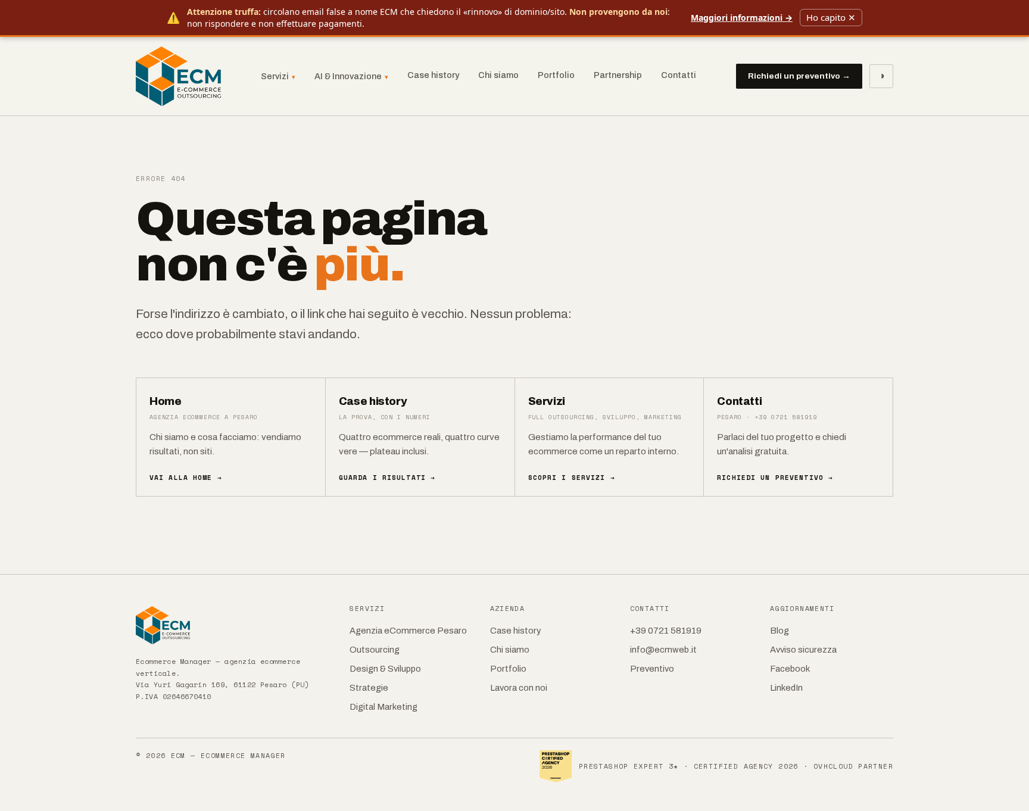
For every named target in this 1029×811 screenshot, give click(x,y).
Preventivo (652, 668)
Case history (433, 75)
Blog (779, 630)
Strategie (369, 688)
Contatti (678, 75)
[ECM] (234, 625)
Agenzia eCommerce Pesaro (408, 630)
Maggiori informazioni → (742, 17)
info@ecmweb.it (663, 649)
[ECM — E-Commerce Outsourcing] (178, 76)
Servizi (278, 76)
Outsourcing (375, 649)
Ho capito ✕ (831, 17)
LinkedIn (786, 688)
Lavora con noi (518, 688)
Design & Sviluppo (385, 668)
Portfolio (556, 75)
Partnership (618, 75)
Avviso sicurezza (803, 649)
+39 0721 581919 (665, 630)
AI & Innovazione (351, 76)
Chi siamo (498, 75)
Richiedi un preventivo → (799, 75)
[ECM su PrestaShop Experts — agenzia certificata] (556, 766)
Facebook (790, 668)
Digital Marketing (383, 707)
